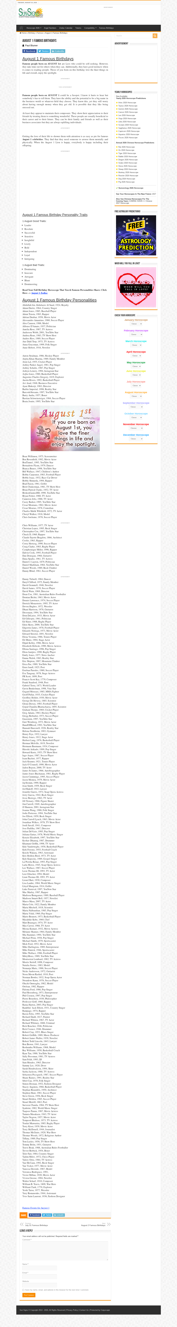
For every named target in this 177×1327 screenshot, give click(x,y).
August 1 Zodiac (39, 293)
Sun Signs (24, 1310)
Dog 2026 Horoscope (126, 179)
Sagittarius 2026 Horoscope (129, 128)
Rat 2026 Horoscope (126, 147)
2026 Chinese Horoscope (133, 143)
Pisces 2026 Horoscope (127, 138)
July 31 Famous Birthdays (36, 1224)
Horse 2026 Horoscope (127, 166)
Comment (26, 1240)
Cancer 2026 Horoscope (128, 112)
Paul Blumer (31, 45)
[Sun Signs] (30, 12)
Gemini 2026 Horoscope (128, 109)
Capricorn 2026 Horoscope (129, 131)
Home (21, 28)
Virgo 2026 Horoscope (127, 118)
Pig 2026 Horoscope (126, 182)
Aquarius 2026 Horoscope (128, 134)
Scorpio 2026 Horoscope (128, 125)
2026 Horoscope (129, 98)
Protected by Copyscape (100, 1310)
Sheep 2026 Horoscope (127, 169)
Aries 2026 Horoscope (127, 103)
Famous (40, 33)
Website (25, 1281)
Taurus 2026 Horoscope (127, 106)
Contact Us (84, 1310)
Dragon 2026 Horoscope (128, 160)
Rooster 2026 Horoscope (128, 176)
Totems (78, 28)
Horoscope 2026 (33, 28)
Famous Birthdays (106, 28)
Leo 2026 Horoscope (126, 115)
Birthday (31, 33)
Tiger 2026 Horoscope (127, 153)
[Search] (155, 35)
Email (25, 1273)
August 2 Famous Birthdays (93, 1224)
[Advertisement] (136, 64)
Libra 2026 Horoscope (127, 122)
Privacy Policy (72, 1310)
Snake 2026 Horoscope (127, 163)
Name (25, 1264)
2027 (154, 194)
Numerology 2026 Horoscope (131, 188)
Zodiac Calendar (65, 28)
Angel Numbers (50, 28)
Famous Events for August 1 (36, 1207)
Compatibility (89, 28)
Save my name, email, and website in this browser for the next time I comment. (57, 1290)
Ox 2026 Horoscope (126, 150)
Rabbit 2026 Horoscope (127, 156)
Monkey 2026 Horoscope (128, 172)
